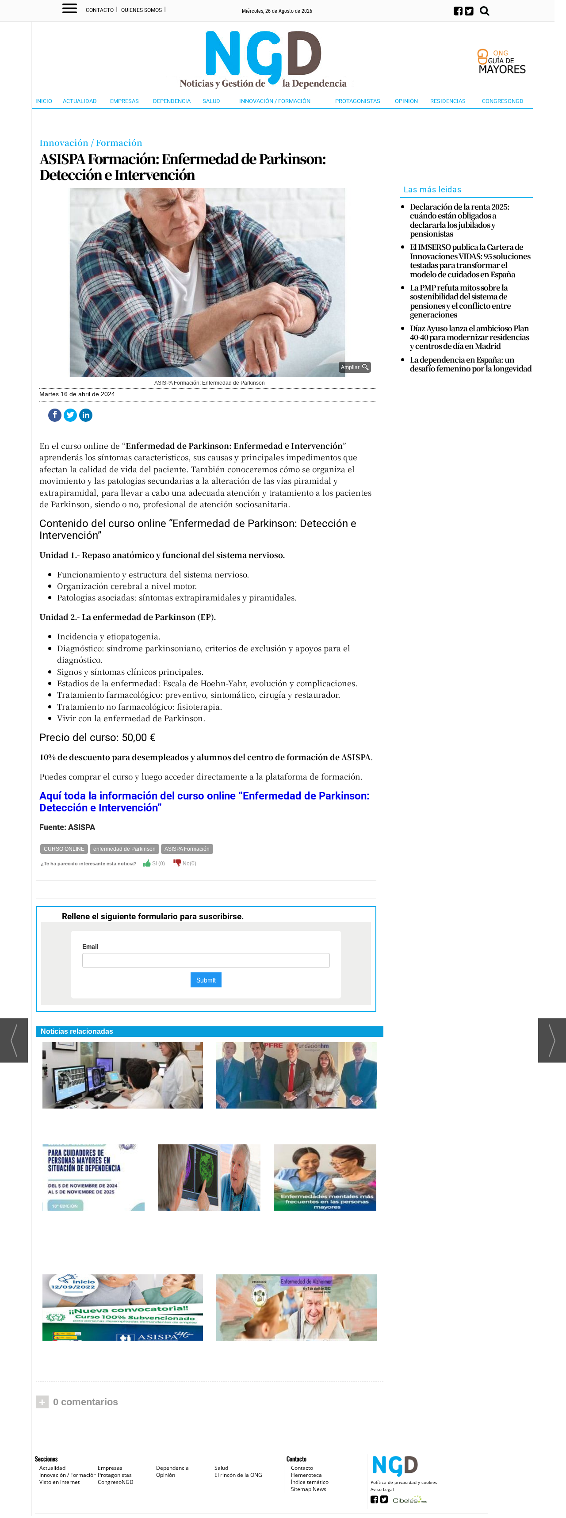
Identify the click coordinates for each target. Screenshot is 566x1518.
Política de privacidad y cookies (404, 1482)
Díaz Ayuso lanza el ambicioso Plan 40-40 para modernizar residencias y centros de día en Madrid (469, 337)
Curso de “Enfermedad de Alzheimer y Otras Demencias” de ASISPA (207, 1225)
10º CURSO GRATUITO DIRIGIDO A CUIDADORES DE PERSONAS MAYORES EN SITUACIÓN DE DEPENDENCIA (89, 1239)
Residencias (448, 101)
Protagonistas (357, 101)
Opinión (406, 101)
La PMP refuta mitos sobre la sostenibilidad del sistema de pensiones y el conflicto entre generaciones (460, 301)
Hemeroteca (306, 1475)
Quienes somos (141, 10)
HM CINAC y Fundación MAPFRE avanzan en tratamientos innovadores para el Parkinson (296, 1123)
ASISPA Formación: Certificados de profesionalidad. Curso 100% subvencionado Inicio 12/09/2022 (108, 1355)
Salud (211, 101)
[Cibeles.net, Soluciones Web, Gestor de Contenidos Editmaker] (409, 1502)
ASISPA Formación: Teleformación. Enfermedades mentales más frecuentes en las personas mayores (320, 1235)
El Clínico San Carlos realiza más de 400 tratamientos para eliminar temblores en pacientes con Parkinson (118, 1123)
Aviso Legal (382, 1489)
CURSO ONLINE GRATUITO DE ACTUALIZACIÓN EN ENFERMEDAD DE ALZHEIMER (294, 1355)
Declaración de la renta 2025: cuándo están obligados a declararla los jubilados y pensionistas (459, 220)
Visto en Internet (59, 1482)
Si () (158, 863)
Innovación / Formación (274, 101)
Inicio (43, 101)
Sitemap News (308, 1489)
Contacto (100, 10)
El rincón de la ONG (238, 1475)
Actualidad (80, 101)
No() (188, 863)
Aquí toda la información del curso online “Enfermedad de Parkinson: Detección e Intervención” (204, 802)
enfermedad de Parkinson (124, 849)
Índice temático (310, 1482)
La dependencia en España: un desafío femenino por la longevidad (471, 364)
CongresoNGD (503, 101)
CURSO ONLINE (64, 849)
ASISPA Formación (187, 849)
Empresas (124, 101)
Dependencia (172, 101)
